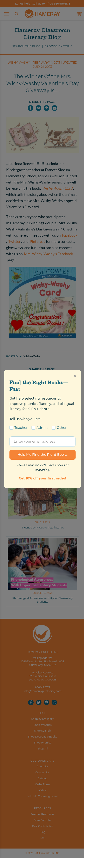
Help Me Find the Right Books (42, 455)
